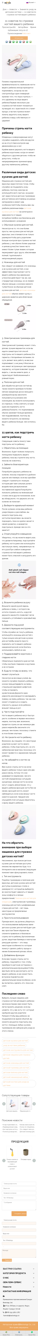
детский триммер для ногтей (16, 1068)
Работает (26, 33)
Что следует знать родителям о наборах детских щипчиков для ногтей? (27, 1129)
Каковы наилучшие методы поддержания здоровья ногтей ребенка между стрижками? (27, 1124)
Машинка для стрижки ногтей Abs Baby (12, 1111)
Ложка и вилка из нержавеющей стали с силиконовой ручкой (12, 1164)
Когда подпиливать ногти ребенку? (10, 1124)
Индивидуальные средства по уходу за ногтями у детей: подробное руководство (10, 1127)
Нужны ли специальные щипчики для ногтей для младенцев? (27, 1127)
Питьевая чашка (26, 1159)
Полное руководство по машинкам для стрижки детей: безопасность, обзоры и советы (10, 1131)
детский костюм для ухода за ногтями (16, 1083)
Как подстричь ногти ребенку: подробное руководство (10, 1129)
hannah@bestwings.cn (11, 1316)
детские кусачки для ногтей (15, 1041)
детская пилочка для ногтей (15, 1072)
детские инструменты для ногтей (18, 1050)
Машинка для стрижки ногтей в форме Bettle (26, 1111)
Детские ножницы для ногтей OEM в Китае (27, 1131)
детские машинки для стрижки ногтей (16, 1056)
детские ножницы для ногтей (16, 1063)
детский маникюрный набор (15, 1077)
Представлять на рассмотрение (8, 1260)
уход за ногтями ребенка (14, 1045)
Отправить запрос (20, 1213)
